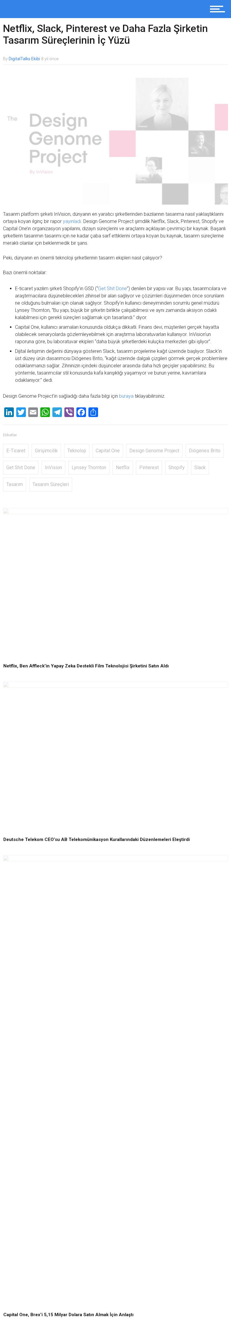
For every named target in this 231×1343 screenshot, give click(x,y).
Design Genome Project (154, 450)
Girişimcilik (46, 450)
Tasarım (14, 484)
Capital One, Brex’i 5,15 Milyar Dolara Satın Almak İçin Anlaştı (68, 1314)
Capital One (108, 450)
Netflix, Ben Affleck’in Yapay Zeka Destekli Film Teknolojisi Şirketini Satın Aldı (86, 666)
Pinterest (149, 467)
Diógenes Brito (204, 450)
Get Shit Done (112, 288)
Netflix (123, 467)
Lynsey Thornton (89, 467)
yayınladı (72, 221)
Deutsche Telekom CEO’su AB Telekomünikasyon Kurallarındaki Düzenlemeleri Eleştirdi (96, 839)
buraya (126, 396)
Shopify (176, 467)
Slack (200, 467)
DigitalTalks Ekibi (24, 58)
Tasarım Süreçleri (50, 484)
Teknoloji (76, 450)
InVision (53, 467)
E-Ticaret (15, 450)
